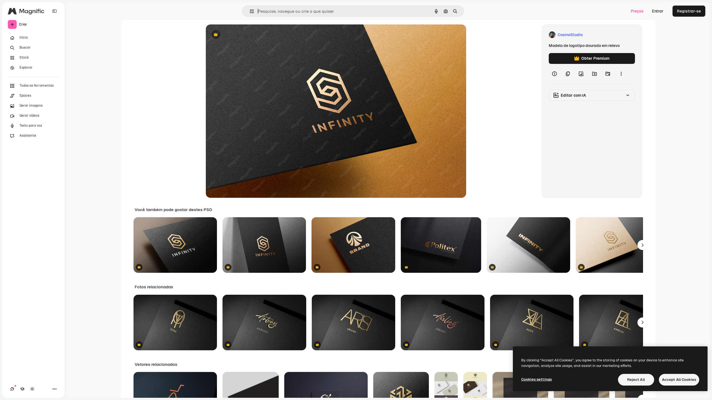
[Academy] (22, 388)
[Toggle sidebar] (54, 11)
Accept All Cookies (679, 379)
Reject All (636, 379)
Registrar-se (689, 11)
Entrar (658, 11)
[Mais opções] (621, 73)
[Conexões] (12, 388)
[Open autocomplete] (249, 11)
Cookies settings (536, 379)
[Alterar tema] (32, 388)
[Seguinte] (642, 245)
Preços (637, 11)
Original (241, 35)
